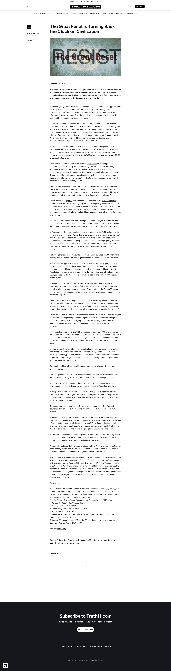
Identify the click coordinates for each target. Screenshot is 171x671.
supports (66, 263)
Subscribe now (87, 629)
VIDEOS (73, 13)
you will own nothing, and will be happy (97, 272)
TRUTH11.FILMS (107, 13)
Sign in (130, 6)
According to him (113, 135)
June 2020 (62, 132)
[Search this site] (27, 6)
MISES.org (61, 529)
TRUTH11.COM (32, 33)
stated (73, 132)
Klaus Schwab (60, 129)
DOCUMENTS (94, 13)
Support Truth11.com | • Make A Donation (73, 646)
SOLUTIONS (83, 13)
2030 (52, 275)
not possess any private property (81, 275)
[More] (137, 13)
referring (113, 255)
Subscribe (139, 6)
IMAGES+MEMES (62, 13)
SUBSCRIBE (119, 13)
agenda (69, 201)
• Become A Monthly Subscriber (100, 646)
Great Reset (102, 152)
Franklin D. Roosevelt (67, 452)
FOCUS (51, 13)
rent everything (106, 275)
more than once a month (84, 235)
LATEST (43, 13)
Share (30, 40)
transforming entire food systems (88, 238)
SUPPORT (129, 13)
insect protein (91, 241)
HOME (35, 13)
